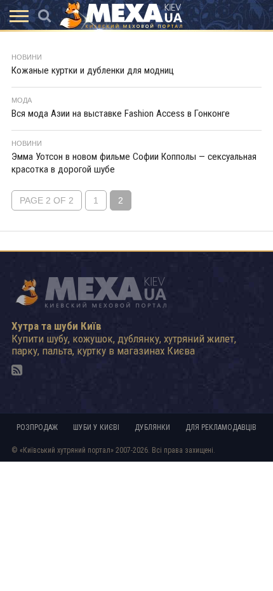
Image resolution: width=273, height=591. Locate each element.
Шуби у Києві (96, 427)
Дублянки (152, 427)
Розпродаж (37, 427)
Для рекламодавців (220, 427)
